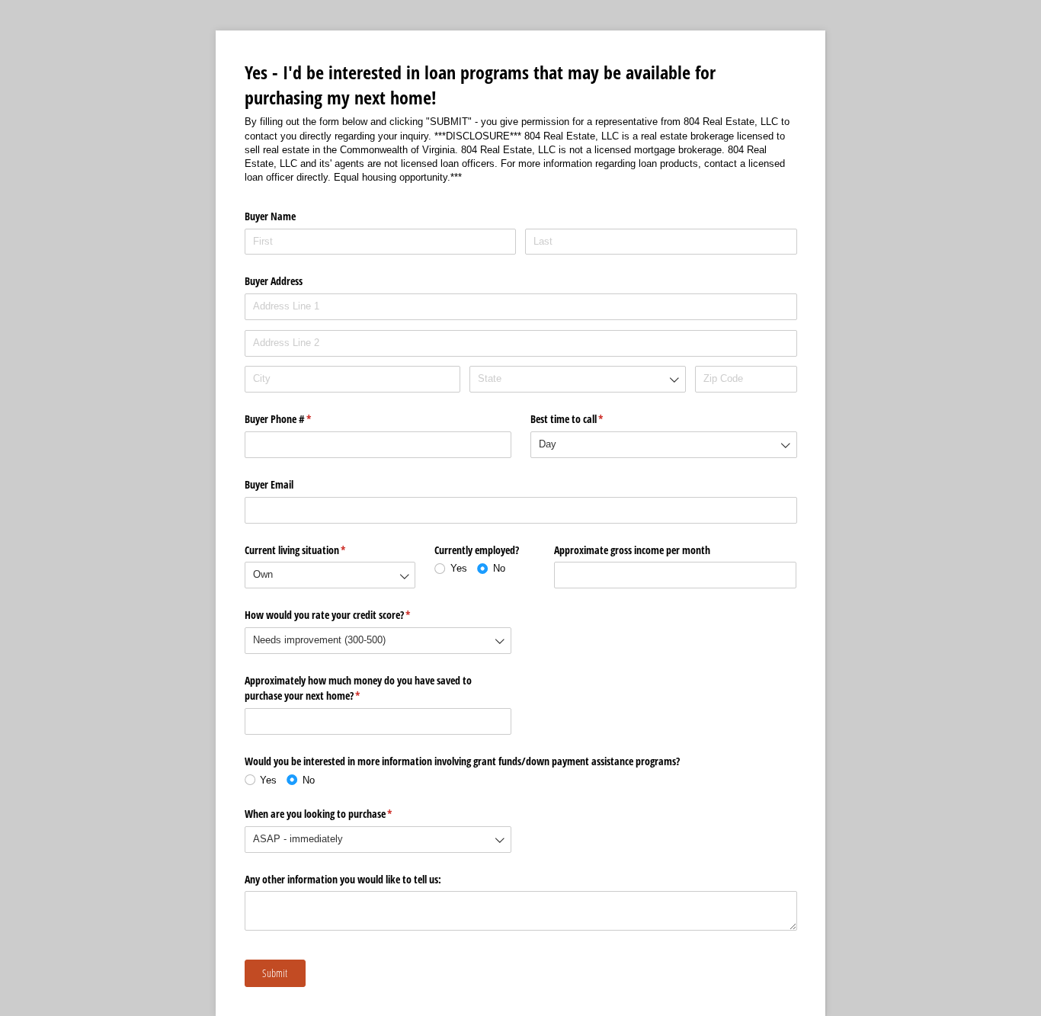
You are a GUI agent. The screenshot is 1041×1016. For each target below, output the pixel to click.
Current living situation (313, 550)
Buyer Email (269, 484)
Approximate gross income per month (632, 550)
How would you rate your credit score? (346, 614)
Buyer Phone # (296, 419)
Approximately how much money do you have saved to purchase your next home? (358, 688)
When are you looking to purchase (336, 813)
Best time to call (584, 419)
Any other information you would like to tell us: (343, 879)
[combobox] (577, 379)
